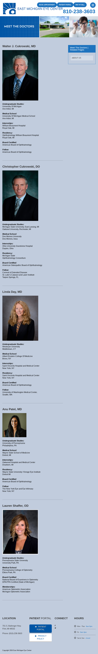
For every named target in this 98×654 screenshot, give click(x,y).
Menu (93, 5)
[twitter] (55, 628)
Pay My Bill (80, 5)
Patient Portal (65, 5)
